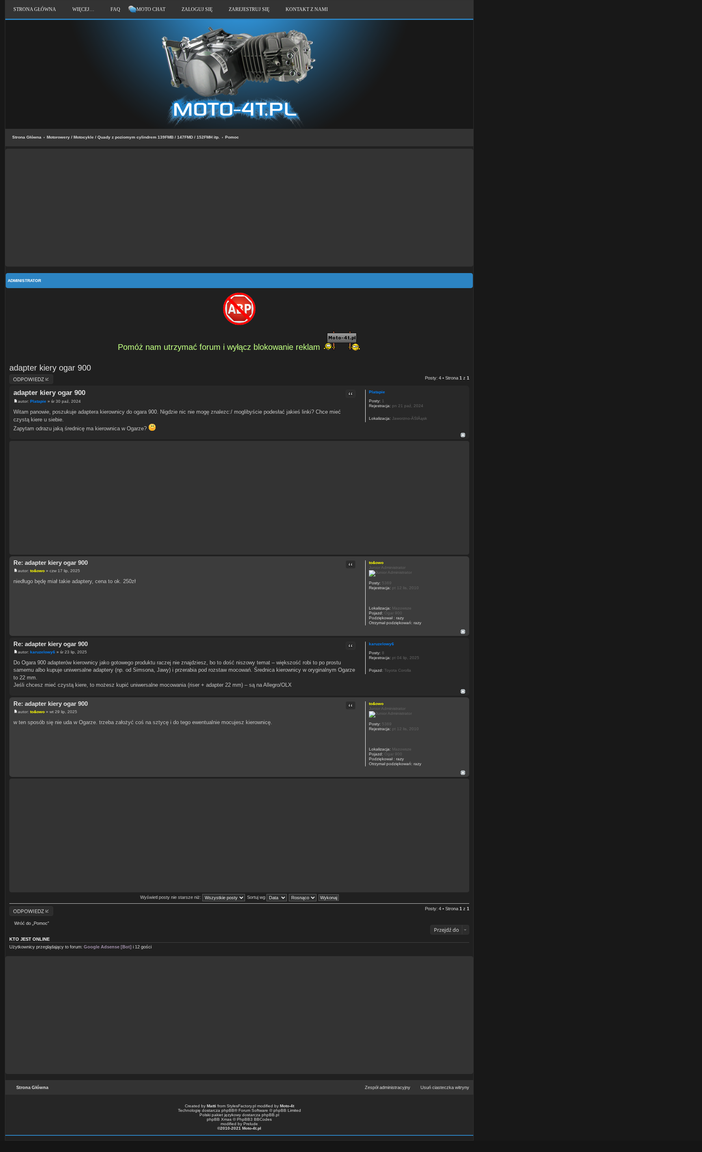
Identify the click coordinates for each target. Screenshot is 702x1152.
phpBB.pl (270, 1115)
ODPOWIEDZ (28, 379)
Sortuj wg (256, 897)
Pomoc (232, 137)
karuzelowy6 (381, 644)
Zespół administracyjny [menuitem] (387, 1087)
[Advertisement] (239, 208)
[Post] (15, 401)
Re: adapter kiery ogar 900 (50, 562)
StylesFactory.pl (241, 1106)
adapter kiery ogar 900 (50, 367)
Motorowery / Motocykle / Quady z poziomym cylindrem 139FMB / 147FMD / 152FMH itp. (133, 137)
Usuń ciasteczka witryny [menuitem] (444, 1087)
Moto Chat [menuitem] (150, 9)
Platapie (377, 392)
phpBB (227, 1110)
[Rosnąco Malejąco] (303, 897)
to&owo (376, 562)
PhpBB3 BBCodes (254, 1119)
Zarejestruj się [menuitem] (249, 9)
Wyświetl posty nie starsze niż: (171, 897)
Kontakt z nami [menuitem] (307, 9)
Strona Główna (26, 137)
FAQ (115, 9)
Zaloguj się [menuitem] (197, 9)
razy (400, 618)
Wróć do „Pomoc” (31, 923)
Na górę (463, 435)
